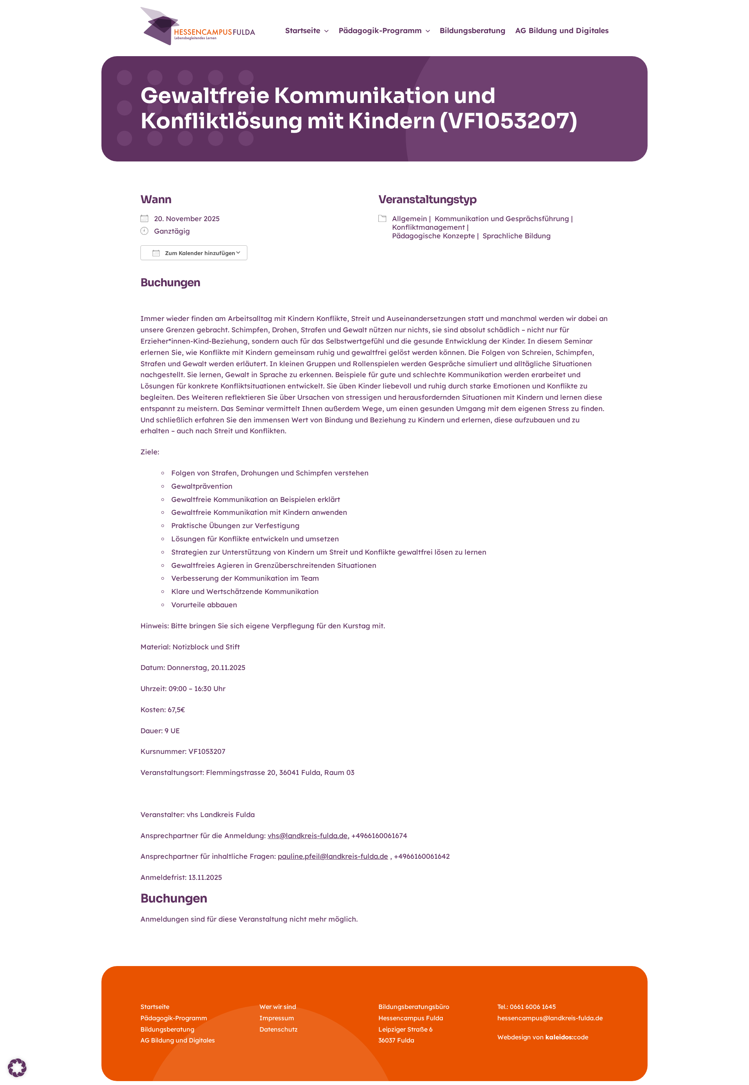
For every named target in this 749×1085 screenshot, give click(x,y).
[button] (324, 30)
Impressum (276, 1018)
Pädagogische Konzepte (433, 235)
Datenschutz (278, 1029)
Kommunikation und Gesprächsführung (502, 218)
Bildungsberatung (473, 30)
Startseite (154, 1007)
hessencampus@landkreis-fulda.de (550, 1018)
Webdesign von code (542, 1037)
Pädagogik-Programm (173, 1018)
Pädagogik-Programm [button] (380, 30)
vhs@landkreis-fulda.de (308, 835)
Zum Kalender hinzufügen (199, 253)
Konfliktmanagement (428, 227)
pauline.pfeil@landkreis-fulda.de (333, 856)
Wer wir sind (277, 1007)
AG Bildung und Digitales (562, 30)
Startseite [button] (302, 30)
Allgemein (409, 218)
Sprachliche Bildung (517, 235)
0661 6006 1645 (533, 1007)
